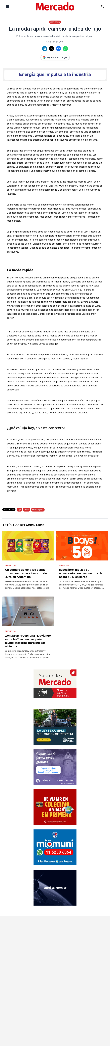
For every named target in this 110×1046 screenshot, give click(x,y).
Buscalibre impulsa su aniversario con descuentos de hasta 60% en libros (80, 573)
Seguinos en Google (57, 57)
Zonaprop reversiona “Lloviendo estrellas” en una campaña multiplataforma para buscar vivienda (28, 641)
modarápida (38, 509)
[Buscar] (102, 6)
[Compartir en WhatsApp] (65, 48)
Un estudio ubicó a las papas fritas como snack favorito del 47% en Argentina (26, 573)
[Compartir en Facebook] (58, 48)
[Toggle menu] (8, 6)
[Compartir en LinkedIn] (44, 48)
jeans (26, 509)
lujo (19, 509)
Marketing (55, 22)
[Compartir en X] (51, 48)
